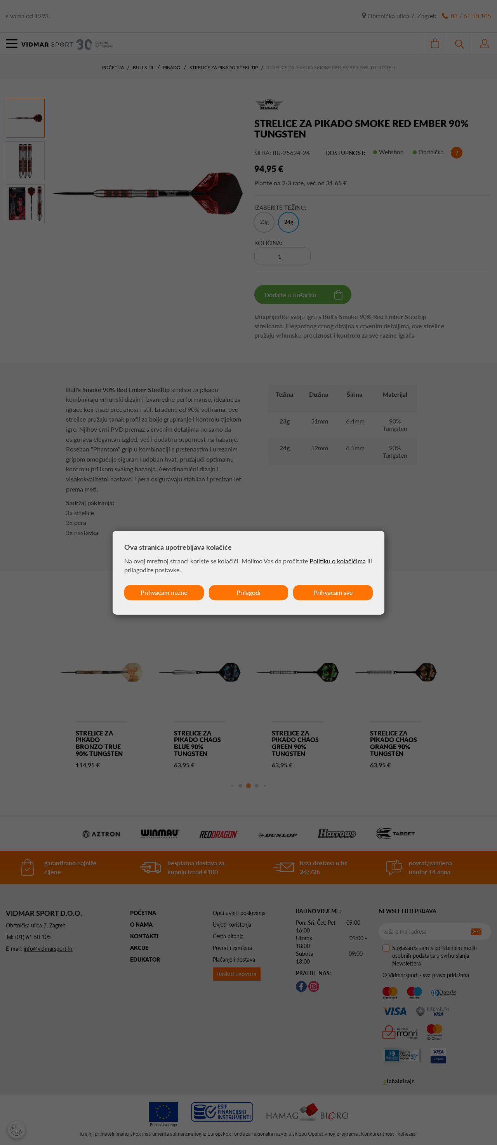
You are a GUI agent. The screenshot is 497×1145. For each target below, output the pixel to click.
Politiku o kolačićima (337, 561)
